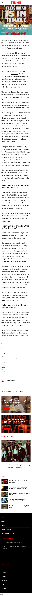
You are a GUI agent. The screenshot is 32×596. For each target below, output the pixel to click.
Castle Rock (10, 87)
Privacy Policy (6, 529)
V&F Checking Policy (7, 533)
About (3, 521)
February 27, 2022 (15, 405)
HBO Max (6, 399)
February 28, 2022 (14, 32)
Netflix (6, 418)
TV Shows (4, 580)
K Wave (3, 572)
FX (17, 391)
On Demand (4, 21)
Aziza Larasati (4, 32)
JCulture (4, 568)
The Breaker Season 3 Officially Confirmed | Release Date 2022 (18, 487)
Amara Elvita (7, 425)
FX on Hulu (14, 74)
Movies (3, 576)
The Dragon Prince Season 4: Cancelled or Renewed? (17, 500)
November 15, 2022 (20, 467)
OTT (2, 584)
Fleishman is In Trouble (9, 391)
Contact (4, 525)
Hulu (21, 391)
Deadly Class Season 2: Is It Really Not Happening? (16, 465)
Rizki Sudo (6, 405)
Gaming (3, 588)
